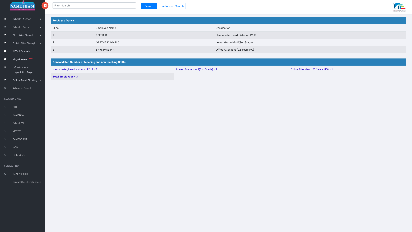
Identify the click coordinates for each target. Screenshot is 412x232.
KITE (15, 106)
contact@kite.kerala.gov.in (27, 182)
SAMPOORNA (20, 139)
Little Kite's (19, 155)
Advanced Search (22, 88)
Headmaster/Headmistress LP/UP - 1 (75, 69)
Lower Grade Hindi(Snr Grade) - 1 (196, 69)
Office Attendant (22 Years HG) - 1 (311, 69)
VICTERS (17, 131)
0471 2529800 (20, 173)
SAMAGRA (18, 114)
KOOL (16, 147)
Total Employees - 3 (65, 76)
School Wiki (19, 123)
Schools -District (21, 27)
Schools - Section (22, 18)
